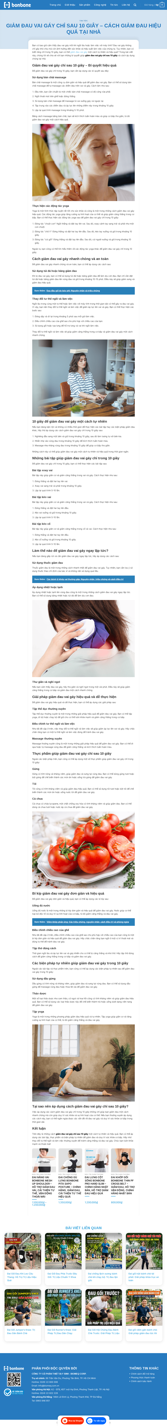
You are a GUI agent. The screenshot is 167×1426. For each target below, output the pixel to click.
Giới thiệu (70, 5)
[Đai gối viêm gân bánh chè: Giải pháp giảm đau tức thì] (144, 1307)
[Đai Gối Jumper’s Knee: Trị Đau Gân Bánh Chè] (23, 1307)
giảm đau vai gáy (78, 52)
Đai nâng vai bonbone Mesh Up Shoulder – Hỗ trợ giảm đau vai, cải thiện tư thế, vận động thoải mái (43, 1187)
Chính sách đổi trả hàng (142, 1373)
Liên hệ (126, 5)
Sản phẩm (84, 5)
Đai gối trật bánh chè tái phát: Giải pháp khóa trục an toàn (144, 1277)
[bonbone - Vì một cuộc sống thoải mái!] (17, 5)
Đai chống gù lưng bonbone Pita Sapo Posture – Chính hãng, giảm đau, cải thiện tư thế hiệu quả (69, 1187)
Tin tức (114, 5)
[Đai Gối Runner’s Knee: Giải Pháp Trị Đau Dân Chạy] (63, 1307)
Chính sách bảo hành (141, 1381)
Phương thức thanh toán (143, 1377)
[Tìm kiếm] (135, 5)
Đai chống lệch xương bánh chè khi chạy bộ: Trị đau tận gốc (103, 1277)
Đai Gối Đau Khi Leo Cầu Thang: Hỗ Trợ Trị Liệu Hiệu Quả (21, 1277)
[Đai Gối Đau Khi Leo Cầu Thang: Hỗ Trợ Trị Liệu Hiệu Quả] (23, 1251)
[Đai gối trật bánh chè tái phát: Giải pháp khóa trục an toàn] (144, 1251)
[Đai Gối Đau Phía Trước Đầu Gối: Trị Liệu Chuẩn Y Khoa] (63, 1251)
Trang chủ (55, 5)
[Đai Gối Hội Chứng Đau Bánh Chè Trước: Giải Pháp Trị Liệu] (103, 1307)
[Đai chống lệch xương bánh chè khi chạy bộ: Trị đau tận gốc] (103, 1251)
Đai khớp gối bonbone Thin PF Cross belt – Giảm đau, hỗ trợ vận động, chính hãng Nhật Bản (123, 1185)
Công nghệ (100, 5)
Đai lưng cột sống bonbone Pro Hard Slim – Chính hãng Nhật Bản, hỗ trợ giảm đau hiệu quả (96, 1185)
